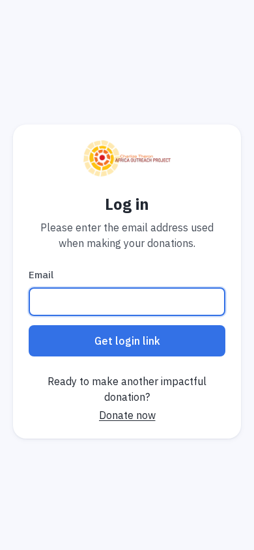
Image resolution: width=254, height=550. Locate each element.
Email (41, 274)
